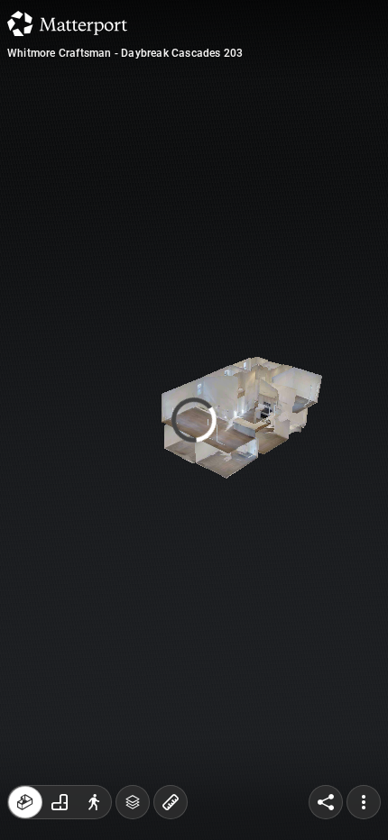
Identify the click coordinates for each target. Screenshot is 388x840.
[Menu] (363, 802)
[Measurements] (170, 802)
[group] (59, 802)
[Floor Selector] (132, 802)
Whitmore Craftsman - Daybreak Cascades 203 (125, 53)
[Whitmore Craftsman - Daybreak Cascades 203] (194, 420)
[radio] (25, 802)
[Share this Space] (326, 802)
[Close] (331, 153)
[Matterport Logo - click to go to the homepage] (67, 23)
